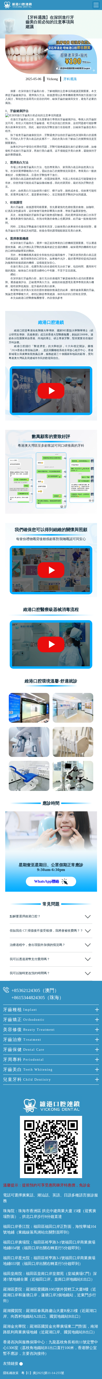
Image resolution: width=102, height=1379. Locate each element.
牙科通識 (70, 79)
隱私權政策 (11, 1373)
